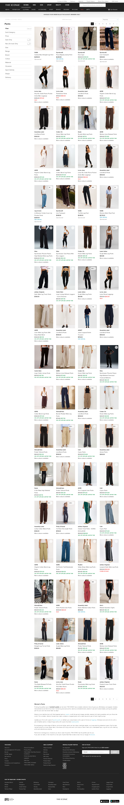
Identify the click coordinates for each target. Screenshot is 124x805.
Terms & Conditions (29, 747)
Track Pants (109, 784)
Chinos (93, 782)
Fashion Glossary (47, 758)
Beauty (58, 5)
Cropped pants (95, 786)
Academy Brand (9, 782)
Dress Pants (80, 784)
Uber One (26, 760)
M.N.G (78, 782)
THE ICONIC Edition (29, 764)
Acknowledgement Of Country (12, 750)
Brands (6, 752)
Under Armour (22, 786)
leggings (94, 720)
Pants (20, 19)
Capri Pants (66, 782)
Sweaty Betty (51, 786)
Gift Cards (114, 1)
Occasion (8, 66)
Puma (78, 786)
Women (26, 5)
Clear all (29, 28)
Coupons (7, 765)
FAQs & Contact (47, 747)
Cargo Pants (109, 786)
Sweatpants (66, 789)
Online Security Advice (30, 756)
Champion (51, 782)
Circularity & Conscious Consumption (69, 755)
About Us (7, 747)
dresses (92, 734)
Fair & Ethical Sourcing (68, 758)
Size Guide (46, 754)
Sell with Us (8, 756)
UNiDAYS (26, 758)
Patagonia (22, 784)
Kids (41, 5)
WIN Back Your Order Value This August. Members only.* (62, 14)
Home (67, 5)
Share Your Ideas (103, 1)
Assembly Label (38, 789)
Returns (80, 1)
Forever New (22, 789)
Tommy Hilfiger (8, 789)
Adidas (6, 784)
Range (7, 51)
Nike (64, 786)
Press (6, 758)
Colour (7, 59)
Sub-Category (10, 32)
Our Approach (66, 747)
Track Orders (90, 1)
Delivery (72, 1)
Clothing (14, 19)
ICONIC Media (8, 754)
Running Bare (80, 789)
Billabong (36, 782)
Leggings (108, 789)
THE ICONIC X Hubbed (30, 762)
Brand (7, 55)
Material (8, 62)
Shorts (6, 786)
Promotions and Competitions (12, 763)
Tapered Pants (95, 784)
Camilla (21, 782)
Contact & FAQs (62, 1)
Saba (49, 789)
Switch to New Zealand (49, 765)
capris (67, 714)
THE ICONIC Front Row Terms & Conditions (32, 753)
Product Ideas (47, 760)
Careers (7, 760)
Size (6, 47)
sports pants (57, 720)
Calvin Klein (37, 784)
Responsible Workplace (69, 750)
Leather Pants (95, 789)
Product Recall (47, 763)
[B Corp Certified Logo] (72, 766)
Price (7, 36)
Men (34, 5)
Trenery (36, 786)
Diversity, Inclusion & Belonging (71, 752)
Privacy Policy (27, 750)
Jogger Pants (109, 782)
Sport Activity (9, 70)
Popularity (105, 19)
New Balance (66, 784)
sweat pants (75, 722)
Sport (49, 5)
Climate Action (66, 760)
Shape (7, 74)
